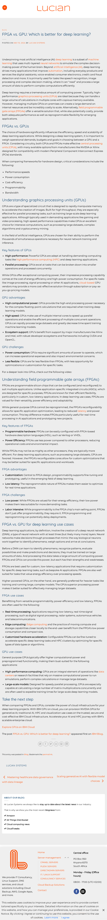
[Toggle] (68, 857)
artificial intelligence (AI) (68, 67)
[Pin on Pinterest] (61, 744)
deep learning (63, 59)
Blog (4, 30)
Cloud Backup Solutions (51, 884)
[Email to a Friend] (56, 744)
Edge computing (37, 624)
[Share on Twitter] (50, 744)
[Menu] (4, 7)
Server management (49, 857)
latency (82, 411)
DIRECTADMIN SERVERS (52, 870)
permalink (47, 754)
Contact (42, 890)
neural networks (49, 63)
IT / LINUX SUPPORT (50, 874)
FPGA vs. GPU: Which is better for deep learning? (41, 733)
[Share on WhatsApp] (40, 744)
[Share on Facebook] (45, 744)
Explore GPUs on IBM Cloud (18, 727)
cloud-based (86, 282)
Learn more (51, 917)
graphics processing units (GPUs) (37, 96)
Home (41, 852)
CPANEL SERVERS (49, 862)
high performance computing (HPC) (38, 259)
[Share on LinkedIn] (66, 744)
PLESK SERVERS (48, 866)
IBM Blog (97, 733)
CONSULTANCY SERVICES (52, 878)
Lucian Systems (37, 43)
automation (55, 70)
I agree (65, 917)
